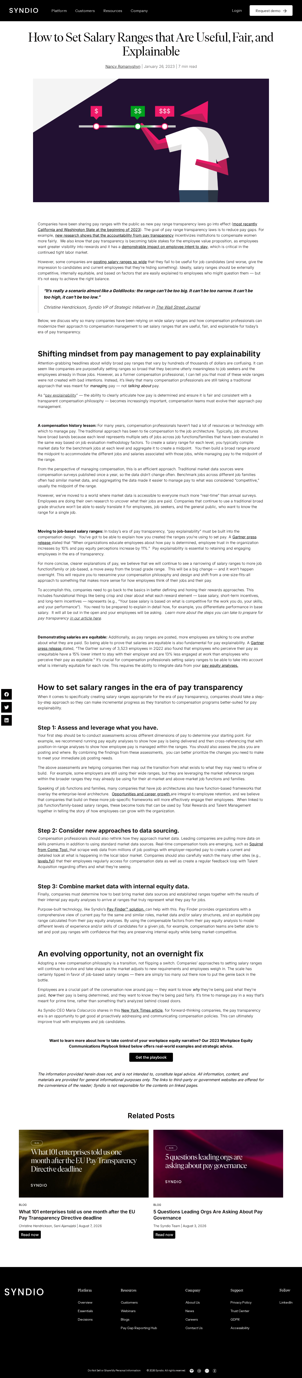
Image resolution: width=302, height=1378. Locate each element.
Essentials (85, 1311)
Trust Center (240, 1311)
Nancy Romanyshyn (122, 66)
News (189, 1311)
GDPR (235, 1319)
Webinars (128, 1311)
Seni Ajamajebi (65, 1226)
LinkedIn (286, 1302)
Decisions (85, 1319)
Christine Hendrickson (35, 1226)
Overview (85, 1302)
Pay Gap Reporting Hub (139, 1328)
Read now (30, 1234)
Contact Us (193, 1328)
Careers (191, 1319)
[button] (151, 1057)
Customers (85, 10)
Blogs (125, 1319)
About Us (192, 1302)
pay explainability (60, 395)
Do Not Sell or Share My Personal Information (114, 1370)
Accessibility (240, 1328)
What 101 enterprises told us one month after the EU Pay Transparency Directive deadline (77, 1215)
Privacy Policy (241, 1302)
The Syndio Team (166, 1226)
